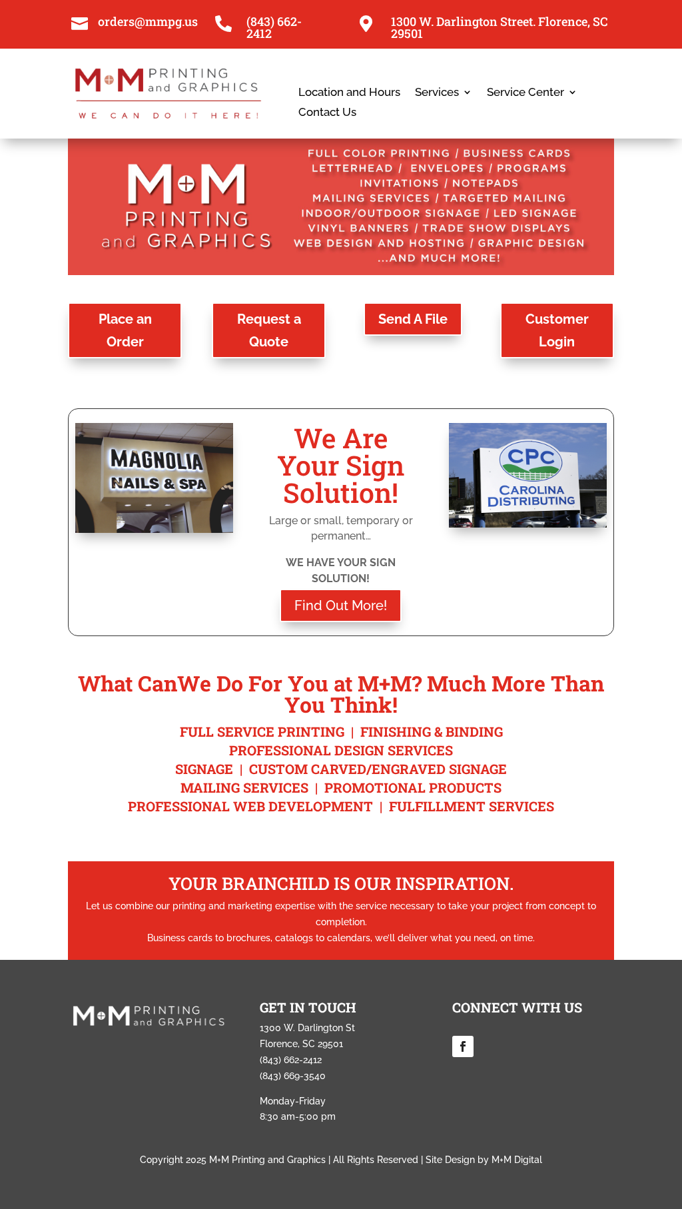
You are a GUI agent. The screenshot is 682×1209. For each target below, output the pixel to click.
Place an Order (125, 330)
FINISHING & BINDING (431, 731)
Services (437, 93)
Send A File (413, 319)
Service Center (525, 93)
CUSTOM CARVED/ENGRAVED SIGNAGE (378, 768)
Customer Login (557, 330)
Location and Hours (349, 93)
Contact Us (327, 113)
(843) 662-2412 (274, 27)
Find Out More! (340, 605)
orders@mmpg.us (148, 21)
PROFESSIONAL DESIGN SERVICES (341, 750)
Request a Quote (269, 330)
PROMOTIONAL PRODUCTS (413, 787)
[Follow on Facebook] (463, 1046)
